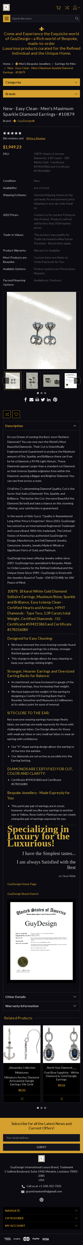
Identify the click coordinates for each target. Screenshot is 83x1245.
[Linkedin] (49, 400)
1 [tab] (38, 393)
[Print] (37, 400)
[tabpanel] (12, 381)
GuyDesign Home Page (21, 884)
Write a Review (35, 138)
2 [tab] (41, 393)
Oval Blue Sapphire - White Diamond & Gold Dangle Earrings (61, 1076)
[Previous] (6, 381)
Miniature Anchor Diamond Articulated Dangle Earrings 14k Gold (21, 1081)
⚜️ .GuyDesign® (24, 120)
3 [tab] (45, 393)
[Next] (77, 381)
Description (14, 426)
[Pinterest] (55, 400)
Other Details (15, 997)
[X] (43, 400)
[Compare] (67, 7)
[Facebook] (26, 400)
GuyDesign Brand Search (23, 893)
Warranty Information (22, 1006)
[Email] (31, 400)
